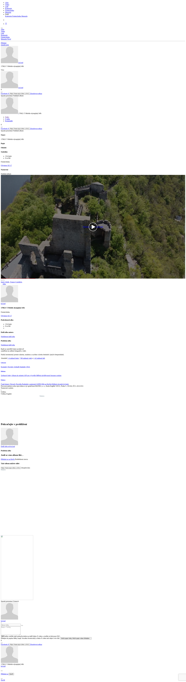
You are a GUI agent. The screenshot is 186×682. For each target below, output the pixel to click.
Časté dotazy (5, 384)
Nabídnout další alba (8, 336)
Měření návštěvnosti (43, 375)
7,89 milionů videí (26, 358)
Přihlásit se (5, 674)
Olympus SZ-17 (6, 165)
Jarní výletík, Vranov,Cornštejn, (11, 282)
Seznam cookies (55, 375)
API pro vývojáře (30, 375)
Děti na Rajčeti (46, 384)
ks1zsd (3, 666)
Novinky (11, 367)
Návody (13, 384)
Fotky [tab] (7, 117)
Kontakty (4, 367)
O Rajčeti (3, 362)
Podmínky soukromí (29, 384)
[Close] (2, 670)
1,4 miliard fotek (13, 358)
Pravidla (19, 384)
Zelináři (17, 367)
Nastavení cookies (7, 388)
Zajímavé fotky (6, 375)
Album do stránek (18, 375)
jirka (4, 284)
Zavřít (11, 674)
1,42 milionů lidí (39, 358)
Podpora (3, 380)
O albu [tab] (7, 119)
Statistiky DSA (25, 367)
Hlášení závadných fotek (60, 384)
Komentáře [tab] (9, 121)
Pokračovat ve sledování (93, 227)
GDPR (38, 384)
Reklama (3, 371)
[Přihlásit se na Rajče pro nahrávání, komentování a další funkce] (6, 24)
